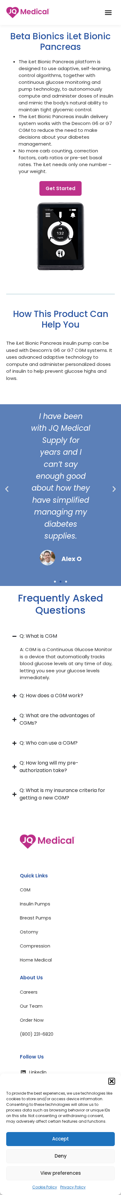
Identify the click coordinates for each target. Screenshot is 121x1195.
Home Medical (36, 960)
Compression (35, 946)
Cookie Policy (44, 1187)
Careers (29, 992)
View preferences (60, 1173)
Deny (61, 1156)
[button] (112, 1081)
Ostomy (29, 932)
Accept (60, 1138)
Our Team (31, 1006)
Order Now (32, 1020)
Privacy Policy (73, 1187)
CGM (25, 890)
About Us (31, 977)
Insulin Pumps (35, 904)
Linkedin (38, 1072)
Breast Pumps (35, 918)
